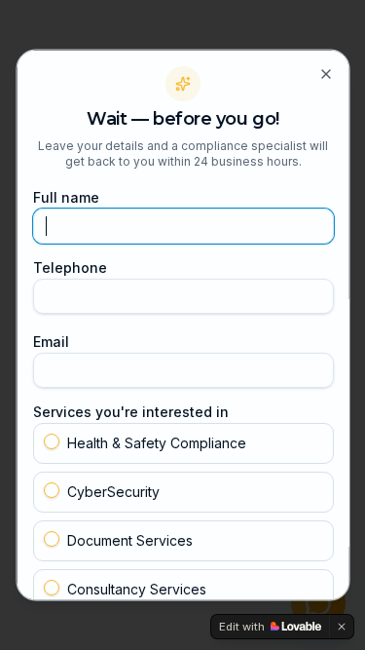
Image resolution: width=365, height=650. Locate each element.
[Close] (325, 73)
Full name (65, 196)
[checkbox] (50, 440)
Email (50, 340)
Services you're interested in (130, 410)
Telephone (69, 266)
